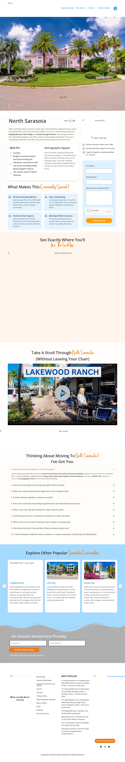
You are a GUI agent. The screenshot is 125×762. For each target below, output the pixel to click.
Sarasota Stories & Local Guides (46, 684)
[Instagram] (105, 747)
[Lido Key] (62, 570)
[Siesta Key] (99, 570)
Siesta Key (89, 582)
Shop (38, 706)
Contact (40, 692)
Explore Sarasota (67, 8)
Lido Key (51, 582)
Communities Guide (44, 680)
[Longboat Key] (25, 570)
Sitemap (40, 710)
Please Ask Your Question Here (97, 188)
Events (91, 8)
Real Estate (80, 8)
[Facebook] (101, 747)
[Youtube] (109, 747)
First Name (90, 166)
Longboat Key (17, 582)
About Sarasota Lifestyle (46, 699)
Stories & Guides (104, 8)
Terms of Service (43, 713)
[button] (81, 8)
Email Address (91, 177)
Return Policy (42, 703)
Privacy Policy (42, 696)
